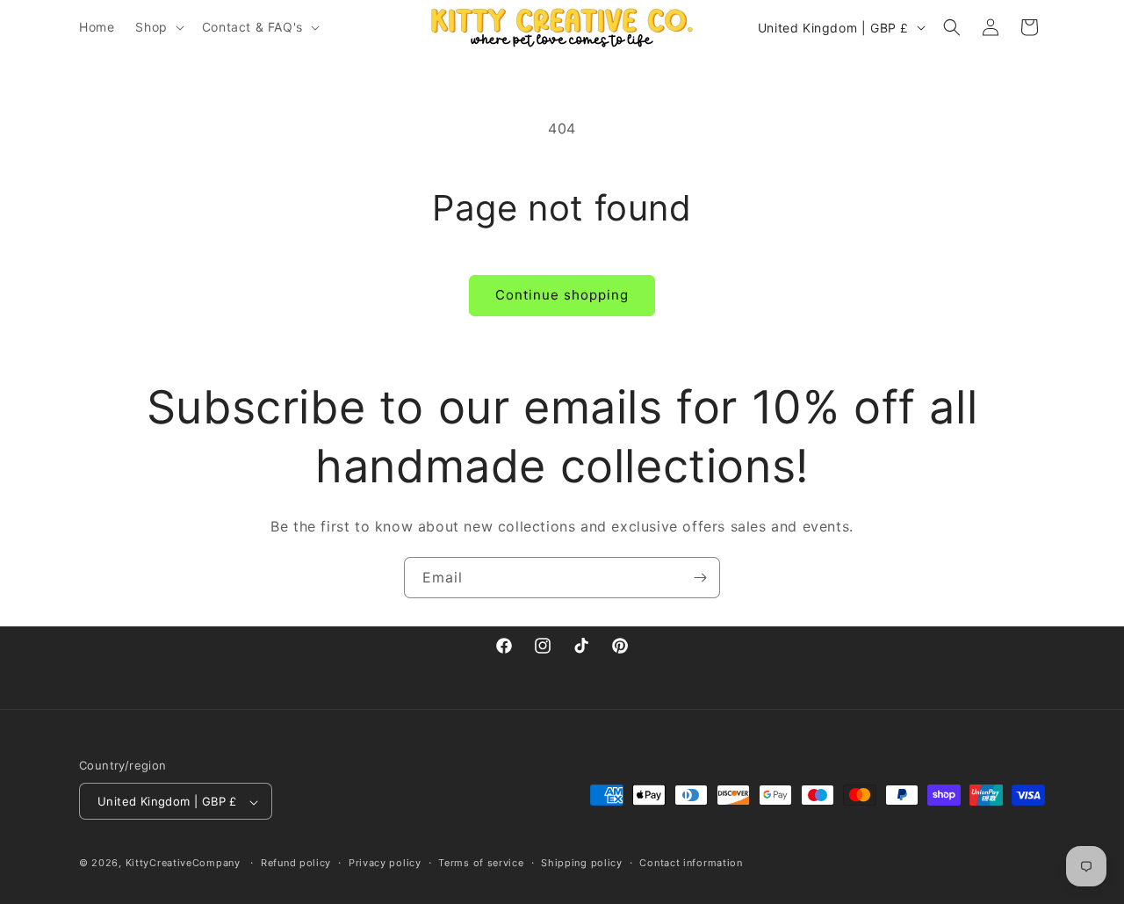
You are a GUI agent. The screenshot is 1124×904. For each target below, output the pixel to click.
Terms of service (480, 863)
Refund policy (296, 863)
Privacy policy (385, 863)
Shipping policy (582, 863)
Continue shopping (562, 294)
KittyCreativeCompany (183, 863)
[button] (158, 27)
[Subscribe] (700, 577)
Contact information (690, 863)
